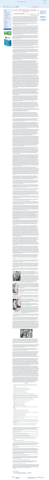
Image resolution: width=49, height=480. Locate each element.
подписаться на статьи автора (21, 13)
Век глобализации (6, 16)
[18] (13, 464)
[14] (13, 456)
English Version (44, 0)
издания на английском (8, 6)
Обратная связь (6, 26)
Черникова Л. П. (15, 13)
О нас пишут (6, 27)
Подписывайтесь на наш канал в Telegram (43, 19)
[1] (36, 27)
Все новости (41, 12)
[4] (29, 28)
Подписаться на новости (42, 13)
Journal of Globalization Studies (7, 18)
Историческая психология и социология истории (7, 15)
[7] (23, 73)
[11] (13, 448)
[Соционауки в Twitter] (45, 2)
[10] (13, 446)
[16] (13, 460)
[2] (24, 28)
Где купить (5, 23)
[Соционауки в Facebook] (44, 2)
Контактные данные (17, 477)
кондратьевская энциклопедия (17, 6)
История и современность (7, 13)
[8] (13, 441)
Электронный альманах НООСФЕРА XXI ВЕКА (42, 16)
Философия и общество (6, 12)
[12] (13, 451)
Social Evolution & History (7, 17)
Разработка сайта (38, 477)
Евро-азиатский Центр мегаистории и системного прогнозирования (35, 6)
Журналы (5, 11)
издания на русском (5, 6)
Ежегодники (5, 21)
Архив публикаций (17, 478)
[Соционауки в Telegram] (43, 2)
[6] (38, 53)
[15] (13, 459)
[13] (22, 164)
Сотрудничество (6, 22)
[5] (32, 28)
